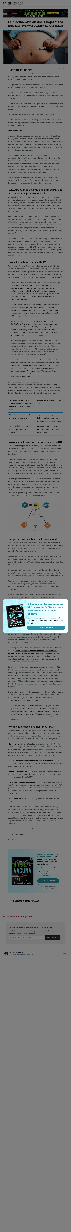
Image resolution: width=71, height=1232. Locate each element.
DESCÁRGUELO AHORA (46, 627)
